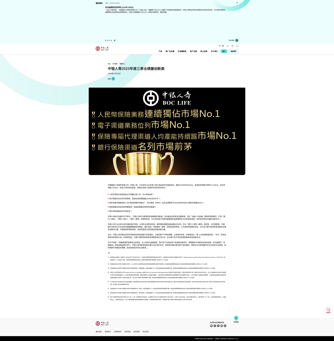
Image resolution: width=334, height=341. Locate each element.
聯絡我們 (233, 51)
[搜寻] (237, 46)
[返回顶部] (236, 318)
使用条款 (127, 332)
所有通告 (231, 40)
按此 (108, 10)
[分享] (232, 46)
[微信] (211, 325)
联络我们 (108, 332)
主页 (109, 64)
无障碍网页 (118, 332)
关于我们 (115, 64)
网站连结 (145, 332)
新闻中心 (122, 64)
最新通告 (99, 332)
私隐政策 (136, 332)
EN (220, 46)
